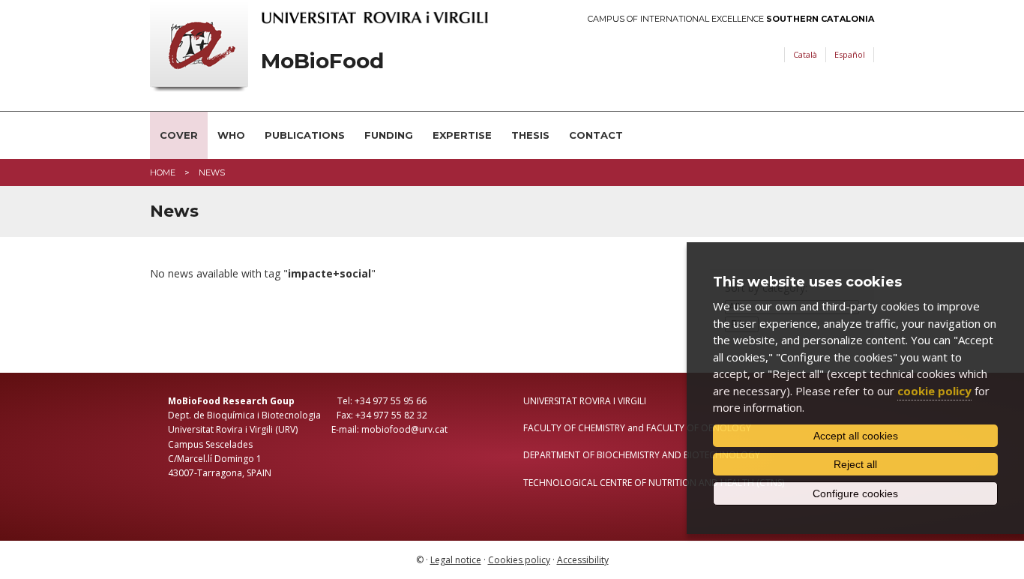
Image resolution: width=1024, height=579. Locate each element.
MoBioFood (322, 61)
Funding (388, 135)
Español (849, 54)
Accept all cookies (855, 436)
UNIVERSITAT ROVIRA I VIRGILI (584, 400)
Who (231, 135)
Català (805, 54)
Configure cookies (855, 494)
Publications (305, 135)
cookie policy (934, 390)
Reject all (855, 464)
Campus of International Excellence (731, 19)
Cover (179, 135)
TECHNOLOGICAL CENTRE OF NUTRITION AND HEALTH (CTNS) (653, 482)
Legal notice (455, 560)
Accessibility (583, 560)
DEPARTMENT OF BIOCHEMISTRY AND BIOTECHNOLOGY (641, 454)
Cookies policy (519, 560)
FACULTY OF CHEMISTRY (574, 428)
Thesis (530, 135)
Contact (596, 135)
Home (162, 172)
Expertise (462, 135)
